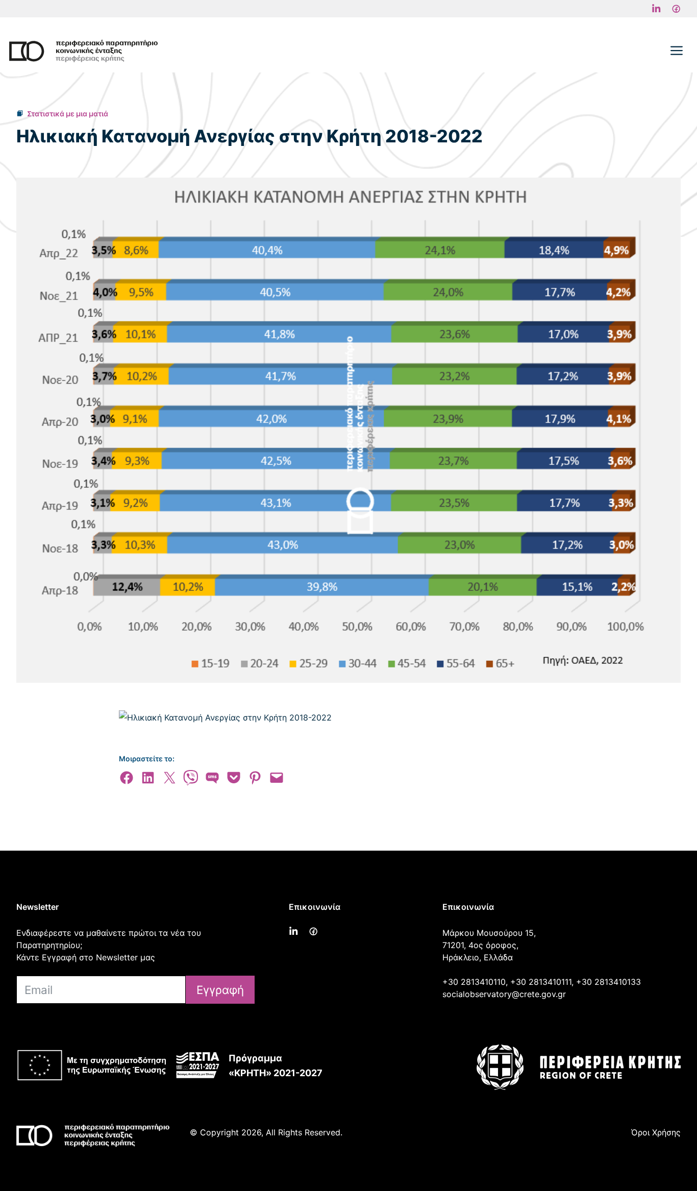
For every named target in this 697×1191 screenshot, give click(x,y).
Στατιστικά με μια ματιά (67, 113)
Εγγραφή (220, 990)
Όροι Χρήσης (656, 1132)
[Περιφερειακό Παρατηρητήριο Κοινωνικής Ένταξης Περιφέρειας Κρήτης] (83, 51)
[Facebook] (656, 8)
